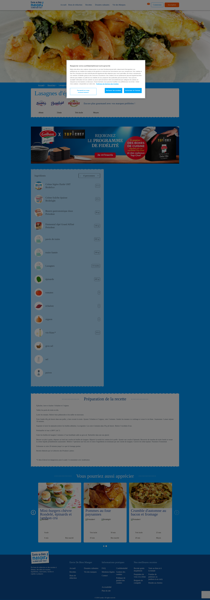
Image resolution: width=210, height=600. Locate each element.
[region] (105, 79)
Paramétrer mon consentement (83, 91)
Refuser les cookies (113, 90)
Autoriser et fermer (132, 90)
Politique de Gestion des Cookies (107, 84)
